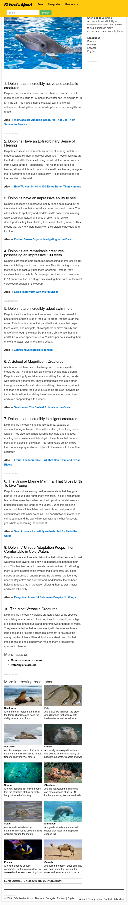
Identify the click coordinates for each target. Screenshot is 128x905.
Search (45, 12)
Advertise (119, 899)
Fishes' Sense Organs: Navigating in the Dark (42, 239)
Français (91, 44)
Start (40, 4)
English (91, 51)
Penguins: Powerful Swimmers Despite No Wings (45, 597)
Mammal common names (26, 660)
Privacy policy (95, 899)
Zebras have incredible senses (33, 350)
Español (91, 47)
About (82, 899)
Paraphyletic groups (23, 665)
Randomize (71, 4)
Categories (54, 4)
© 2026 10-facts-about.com (18, 898)
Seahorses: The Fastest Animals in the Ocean (43, 407)
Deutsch (91, 41)
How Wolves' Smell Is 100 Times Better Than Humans (47, 186)
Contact (108, 899)
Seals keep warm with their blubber (36, 292)
